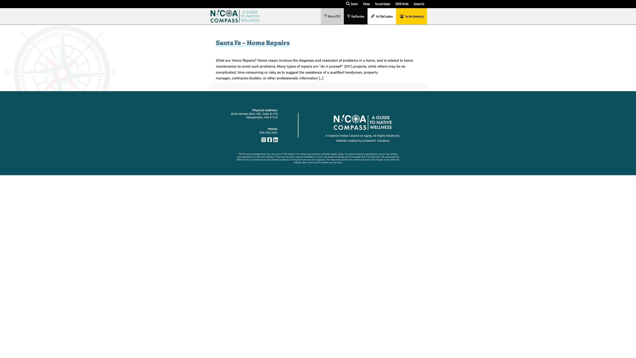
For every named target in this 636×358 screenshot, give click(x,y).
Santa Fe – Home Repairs (253, 42)
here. (339, 162)
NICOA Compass (237, 16)
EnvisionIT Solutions (375, 140)
